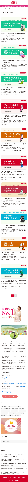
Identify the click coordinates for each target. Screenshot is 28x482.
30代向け (10, 406)
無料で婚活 (4, 415)
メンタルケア (14, 410)
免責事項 (23, 477)
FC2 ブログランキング (7, 392)
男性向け (11, 415)
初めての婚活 (13, 413)
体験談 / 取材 (22, 410)
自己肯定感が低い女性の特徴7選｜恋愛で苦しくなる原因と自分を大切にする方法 (13, 464)
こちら (10, 372)
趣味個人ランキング (6, 391)
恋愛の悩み (21, 413)
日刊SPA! (5, 377)
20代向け (4, 406)
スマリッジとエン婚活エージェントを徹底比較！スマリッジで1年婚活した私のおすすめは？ (14, 455)
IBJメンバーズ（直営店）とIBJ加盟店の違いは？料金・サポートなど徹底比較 (14, 460)
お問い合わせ (22, 386)
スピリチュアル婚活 (5, 408)
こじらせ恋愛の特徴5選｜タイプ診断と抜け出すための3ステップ (14, 468)
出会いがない (4, 413)
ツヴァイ (21, 408)
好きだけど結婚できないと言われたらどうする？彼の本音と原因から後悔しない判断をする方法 (14, 473)
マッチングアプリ (5, 410)
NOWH (4, 379)
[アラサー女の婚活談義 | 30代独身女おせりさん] (14, 2)
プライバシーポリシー (17, 477)
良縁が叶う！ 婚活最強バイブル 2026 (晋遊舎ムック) (14, 383)
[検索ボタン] (25, 2)
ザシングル (17, 406)
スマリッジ (15, 408)
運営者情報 (5, 477)
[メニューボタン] (2, 2)
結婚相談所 (18, 415)
